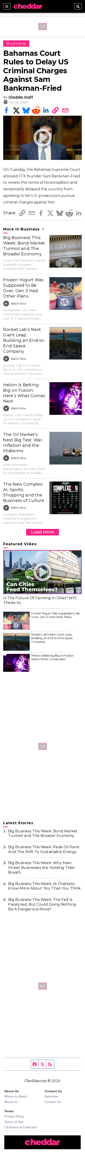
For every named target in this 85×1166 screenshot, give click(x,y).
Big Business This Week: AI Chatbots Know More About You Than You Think (44, 886)
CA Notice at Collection (20, 1127)
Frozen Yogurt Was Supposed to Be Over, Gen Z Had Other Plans (23, 288)
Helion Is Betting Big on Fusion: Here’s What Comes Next (24, 393)
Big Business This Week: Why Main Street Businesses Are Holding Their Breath (41, 868)
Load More (42, 532)
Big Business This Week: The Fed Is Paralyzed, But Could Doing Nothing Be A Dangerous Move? (42, 904)
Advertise (51, 1096)
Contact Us (53, 1102)
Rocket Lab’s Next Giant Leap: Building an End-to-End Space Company (24, 340)
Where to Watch (15, 1096)
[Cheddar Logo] (27, 6)
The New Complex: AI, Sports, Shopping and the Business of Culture (23, 492)
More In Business (22, 229)
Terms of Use (13, 1122)
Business (16, 43)
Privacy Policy (14, 1116)
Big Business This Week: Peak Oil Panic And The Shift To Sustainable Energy (44, 849)
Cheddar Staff (20, 97)
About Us (10, 1102)
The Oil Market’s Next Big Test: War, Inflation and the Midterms (23, 442)
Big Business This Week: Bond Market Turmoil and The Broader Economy (24, 246)
